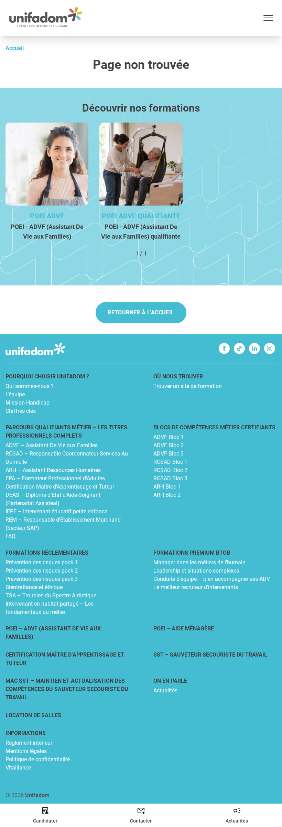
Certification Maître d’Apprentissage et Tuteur (60, 486)
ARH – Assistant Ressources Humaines (53, 470)
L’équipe (15, 394)
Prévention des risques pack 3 (42, 579)
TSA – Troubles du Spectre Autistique (51, 595)
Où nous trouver (178, 376)
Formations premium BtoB (191, 552)
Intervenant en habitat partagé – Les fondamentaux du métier (50, 607)
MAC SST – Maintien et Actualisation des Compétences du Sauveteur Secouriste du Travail (67, 689)
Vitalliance (18, 767)
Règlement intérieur (29, 743)
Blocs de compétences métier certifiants (214, 427)
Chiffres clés (21, 411)
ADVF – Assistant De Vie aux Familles (52, 445)
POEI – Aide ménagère (183, 628)
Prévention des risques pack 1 (42, 562)
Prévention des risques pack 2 (42, 570)
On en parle (170, 681)
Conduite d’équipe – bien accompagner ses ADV (211, 579)
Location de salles (33, 715)
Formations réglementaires (47, 552)
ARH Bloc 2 (167, 495)
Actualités (165, 690)
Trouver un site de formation (187, 386)
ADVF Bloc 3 (168, 453)
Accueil (15, 48)
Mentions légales (26, 751)
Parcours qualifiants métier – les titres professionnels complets (66, 431)
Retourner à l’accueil (141, 312)
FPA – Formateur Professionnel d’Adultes (55, 478)
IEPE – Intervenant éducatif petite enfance (56, 511)
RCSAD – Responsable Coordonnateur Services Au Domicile (67, 457)
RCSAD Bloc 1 (170, 462)
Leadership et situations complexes (196, 570)
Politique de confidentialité (38, 759)
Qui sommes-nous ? (30, 386)
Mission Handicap (28, 402)
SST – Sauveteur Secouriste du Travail (210, 654)
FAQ (10, 536)
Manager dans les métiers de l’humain (199, 562)
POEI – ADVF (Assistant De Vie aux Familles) (53, 632)
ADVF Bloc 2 (168, 445)
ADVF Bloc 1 (168, 437)
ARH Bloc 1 (167, 486)
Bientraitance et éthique (34, 587)
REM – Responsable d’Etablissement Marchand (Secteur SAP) (63, 523)
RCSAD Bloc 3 (170, 478)
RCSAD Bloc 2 (170, 470)
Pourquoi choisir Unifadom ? (47, 376)
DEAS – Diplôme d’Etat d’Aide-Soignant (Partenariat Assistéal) (53, 499)
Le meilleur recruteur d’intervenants (195, 587)
